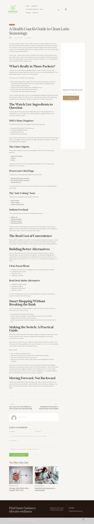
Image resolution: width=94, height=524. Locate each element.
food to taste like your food (33, 259)
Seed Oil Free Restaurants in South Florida (45, 489)
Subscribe (71, 98)
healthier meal (45, 344)
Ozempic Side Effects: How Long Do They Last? (19, 489)
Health (12, 24)
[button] (11, 396)
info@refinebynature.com (76, 511)
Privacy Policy (74, 100)
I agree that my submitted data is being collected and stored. (25, 449)
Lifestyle (15, 485)
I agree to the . (71, 100)
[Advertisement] (73, 66)
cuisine (48, 59)
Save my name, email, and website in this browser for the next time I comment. (29, 436)
